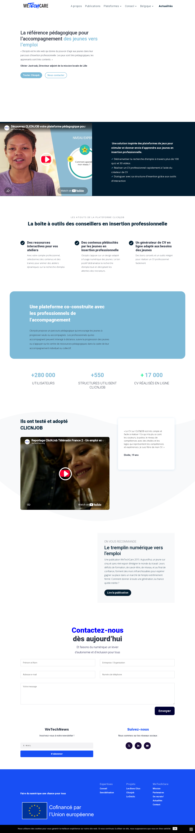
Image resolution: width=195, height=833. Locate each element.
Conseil (129, 6)
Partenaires (158, 792)
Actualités (166, 6)
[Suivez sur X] (129, 745)
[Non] (191, 829)
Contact (156, 804)
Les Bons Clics (133, 788)
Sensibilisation (107, 792)
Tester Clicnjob (31, 75)
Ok (175, 828)
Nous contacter (56, 75)
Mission (156, 788)
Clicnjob (130, 792)
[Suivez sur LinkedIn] (138, 745)
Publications (92, 6)
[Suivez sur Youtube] (147, 745)
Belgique (145, 6)
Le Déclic (130, 796)
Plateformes (111, 6)
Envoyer (164, 711)
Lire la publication (117, 592)
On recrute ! (158, 796)
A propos (76, 6)
